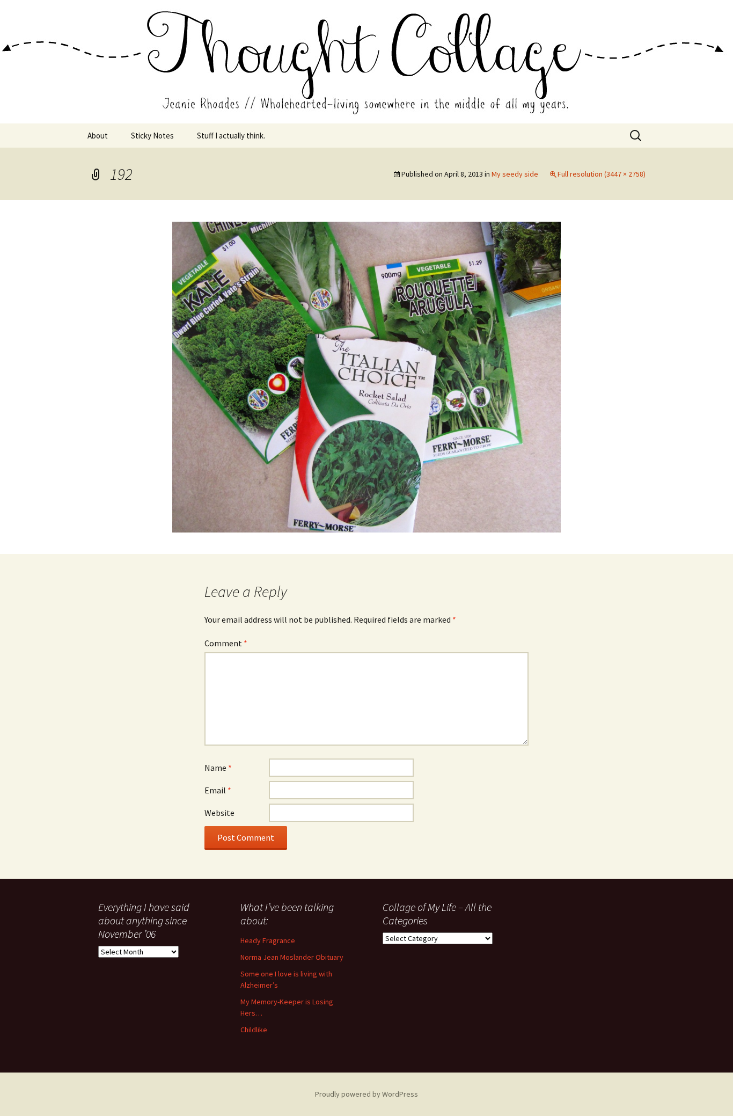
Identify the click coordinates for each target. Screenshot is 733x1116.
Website (219, 812)
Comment (225, 643)
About (97, 135)
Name (218, 767)
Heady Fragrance (267, 940)
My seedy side (515, 174)
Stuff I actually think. (231, 135)
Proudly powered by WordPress (366, 1094)
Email (217, 790)
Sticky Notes (152, 135)
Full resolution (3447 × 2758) (602, 174)
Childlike (253, 1029)
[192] (366, 375)
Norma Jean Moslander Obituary (291, 957)
